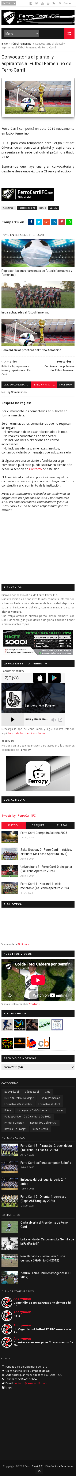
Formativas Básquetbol (18, 1104)
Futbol (13, 825)
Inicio (4, 43)
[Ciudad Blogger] (44, 1047)
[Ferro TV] (38, 790)
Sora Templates (63, 1466)
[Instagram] (48, 3)
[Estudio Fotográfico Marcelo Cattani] (20, 1029)
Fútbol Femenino (21, 43)
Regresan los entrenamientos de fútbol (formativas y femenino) (36, 272)
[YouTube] (42, 3)
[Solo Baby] (44, 1029)
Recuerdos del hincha (43, 1122)
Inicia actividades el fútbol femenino (25, 312)
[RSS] (54, 3)
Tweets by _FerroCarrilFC (18, 815)
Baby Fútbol (11, 1091)
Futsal (62, 825)
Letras (59, 1110)
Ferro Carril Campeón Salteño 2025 (43, 833)
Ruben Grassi (40, 1129)
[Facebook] (31, 3)
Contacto (35, 469)
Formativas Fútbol (49, 1104)
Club (47, 1091)
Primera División (14, 1122)
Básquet (38, 825)
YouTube (34, 1004)
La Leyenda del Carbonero (34, 1110)
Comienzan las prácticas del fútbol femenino (31, 350)
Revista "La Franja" (15, 1129)
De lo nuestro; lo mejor (19, 1098)
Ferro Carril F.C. (44, 385)
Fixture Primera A (50, 1098)
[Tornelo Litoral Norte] (31, 1047)
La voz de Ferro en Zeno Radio (26, 733)
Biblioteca (24, 944)
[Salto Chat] (20, 1047)
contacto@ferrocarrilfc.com (30, 1383)
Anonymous (22, 1299)
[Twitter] (36, 3)
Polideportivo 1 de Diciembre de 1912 (27, 1116)
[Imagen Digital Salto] (32, 1029)
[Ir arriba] (39, 1470)
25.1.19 (53, 207)
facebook (65, 385)
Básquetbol (32, 1091)
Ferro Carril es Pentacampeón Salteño (45, 1162)
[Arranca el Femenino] (38, 119)
